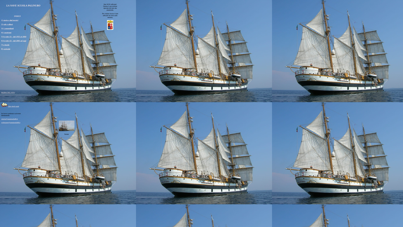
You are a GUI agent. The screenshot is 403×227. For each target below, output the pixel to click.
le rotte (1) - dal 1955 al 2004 (14, 37)
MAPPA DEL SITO (8, 93)
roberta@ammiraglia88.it (9, 119)
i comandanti (8, 28)
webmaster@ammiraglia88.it (10, 122)
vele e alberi (8, 24)
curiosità (6, 49)
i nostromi (7, 33)
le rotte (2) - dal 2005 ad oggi (14, 41)
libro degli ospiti (13, 106)
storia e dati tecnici (10, 20)
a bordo (6, 45)
